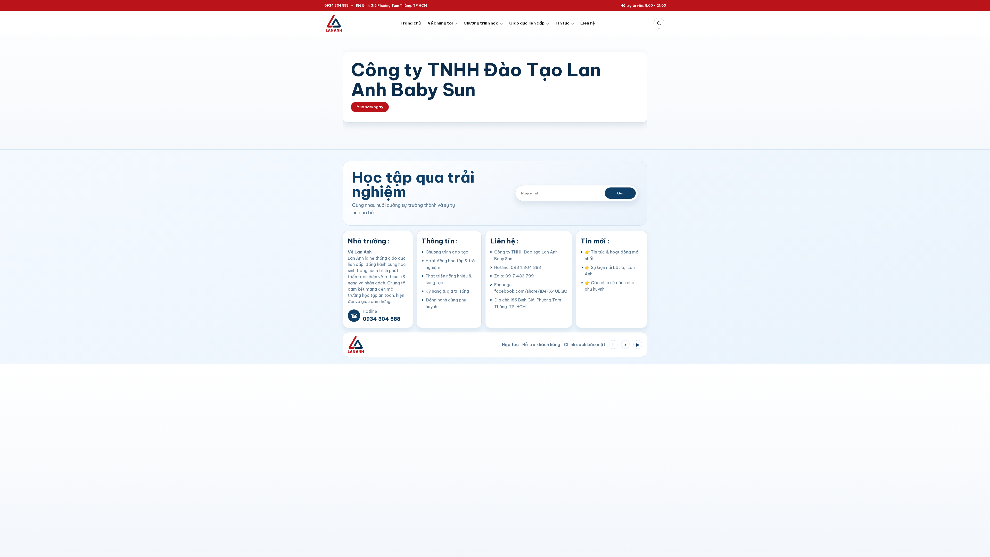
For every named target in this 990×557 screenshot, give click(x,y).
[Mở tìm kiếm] (659, 23)
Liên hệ (587, 23)
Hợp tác (510, 344)
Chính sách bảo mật (584, 344)
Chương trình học (481, 23)
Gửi (620, 193)
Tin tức (562, 23)
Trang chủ (410, 23)
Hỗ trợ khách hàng (541, 344)
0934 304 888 (336, 5)
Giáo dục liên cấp (526, 23)
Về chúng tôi (440, 23)
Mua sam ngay (370, 107)
